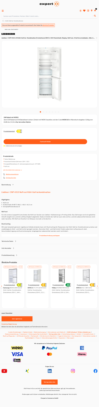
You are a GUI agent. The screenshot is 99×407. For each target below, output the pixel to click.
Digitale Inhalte (27, 332)
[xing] (27, 371)
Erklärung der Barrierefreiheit (38, 334)
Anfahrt (79, 334)
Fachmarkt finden (45, 141)
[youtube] (4, 371)
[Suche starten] (94, 16)
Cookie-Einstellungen (14, 332)
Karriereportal (76, 336)
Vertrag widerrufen (54, 334)
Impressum (23, 334)
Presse (38, 338)
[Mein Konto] (88, 10)
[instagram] (73, 371)
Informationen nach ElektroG (56, 332)
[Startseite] (3, 21)
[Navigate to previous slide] (1, 286)
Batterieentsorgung (40, 332)
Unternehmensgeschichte (49, 338)
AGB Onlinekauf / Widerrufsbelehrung (78, 332)
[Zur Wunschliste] (84, 10)
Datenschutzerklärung (11, 334)
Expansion (62, 338)
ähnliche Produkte (48, 25)
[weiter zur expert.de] (9, 402)
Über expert (70, 338)
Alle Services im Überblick (48, 336)
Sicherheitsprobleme (68, 334)
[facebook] (95, 371)
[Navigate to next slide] (97, 286)
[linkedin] (50, 371)
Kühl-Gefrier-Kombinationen (14, 21)
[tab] (40, 111)
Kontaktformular (88, 334)
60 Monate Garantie (23, 336)
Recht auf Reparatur (9, 336)
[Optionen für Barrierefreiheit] (80, 11)
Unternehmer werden (89, 336)
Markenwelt (34, 336)
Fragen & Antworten (64, 336)
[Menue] (3, 11)
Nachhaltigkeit (29, 338)
